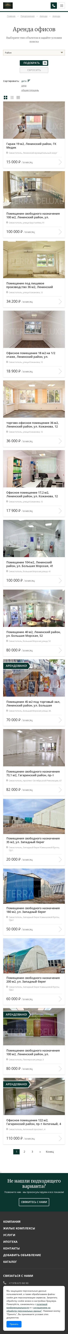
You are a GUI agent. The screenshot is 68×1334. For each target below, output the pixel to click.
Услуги (9, 1235)
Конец (50, 1151)
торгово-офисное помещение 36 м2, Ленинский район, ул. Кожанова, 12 (32, 424)
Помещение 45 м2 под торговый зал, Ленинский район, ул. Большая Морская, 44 (33, 703)
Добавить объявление (22, 1255)
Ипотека (10, 1242)
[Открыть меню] (62, 5)
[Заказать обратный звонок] (54, 5)
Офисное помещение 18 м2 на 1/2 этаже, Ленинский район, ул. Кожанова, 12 (30, 355)
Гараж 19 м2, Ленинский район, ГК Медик (31, 145)
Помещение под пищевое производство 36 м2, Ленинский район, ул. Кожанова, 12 (29, 285)
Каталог (10, 1262)
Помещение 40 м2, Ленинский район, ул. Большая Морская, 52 (33, 634)
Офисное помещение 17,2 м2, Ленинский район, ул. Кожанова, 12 (32, 494)
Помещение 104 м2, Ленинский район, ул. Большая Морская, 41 (29, 564)
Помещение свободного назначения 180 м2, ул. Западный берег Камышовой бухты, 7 (33, 910)
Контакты (11, 1248)
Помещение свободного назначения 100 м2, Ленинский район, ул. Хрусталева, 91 (33, 215)
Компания (12, 1221)
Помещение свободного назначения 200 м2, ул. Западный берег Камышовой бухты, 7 (33, 980)
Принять (14, 1324)
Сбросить (34, 70)
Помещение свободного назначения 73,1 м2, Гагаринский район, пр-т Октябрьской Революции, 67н (33, 773)
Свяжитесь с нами (34, 1202)
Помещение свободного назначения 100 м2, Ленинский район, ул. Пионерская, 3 (33, 1052)
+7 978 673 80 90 (18, 1283)
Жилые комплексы (19, 1228)
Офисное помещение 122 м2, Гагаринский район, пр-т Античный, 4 (33, 1122)
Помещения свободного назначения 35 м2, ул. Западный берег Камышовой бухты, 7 (33, 840)
